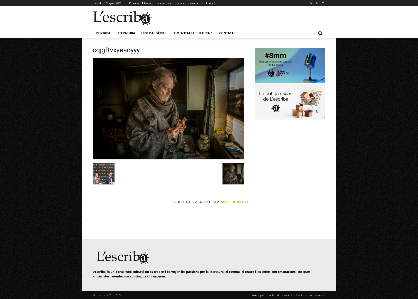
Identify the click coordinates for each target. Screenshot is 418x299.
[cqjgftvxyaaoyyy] (168, 158)
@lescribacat (234, 202)
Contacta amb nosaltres (310, 295)
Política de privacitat (280, 295)
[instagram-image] (97, 222)
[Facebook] (322, 3)
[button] (320, 33)
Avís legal (258, 295)
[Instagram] (316, 3)
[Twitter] (310, 3)
